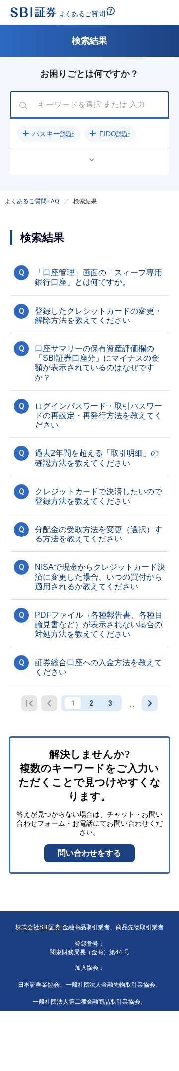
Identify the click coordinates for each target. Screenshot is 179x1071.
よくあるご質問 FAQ (32, 201)
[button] (48, 134)
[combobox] (89, 105)
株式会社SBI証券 (38, 927)
